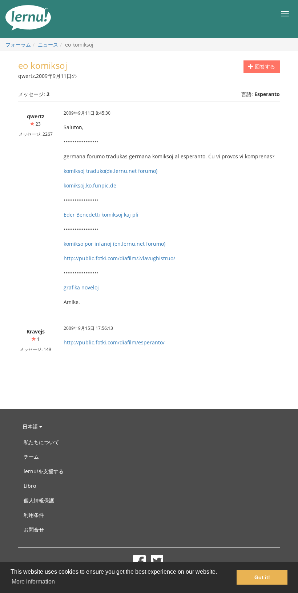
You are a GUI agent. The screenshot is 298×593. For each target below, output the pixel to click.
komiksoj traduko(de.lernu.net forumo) (110, 170)
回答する (264, 66)
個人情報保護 (39, 500)
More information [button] (33, 581)
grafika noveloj (81, 287)
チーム (31, 456)
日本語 (31, 426)
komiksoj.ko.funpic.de (90, 185)
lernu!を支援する (44, 471)
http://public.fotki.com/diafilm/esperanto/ (114, 342)
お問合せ (34, 529)
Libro (30, 485)
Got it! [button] (262, 577)
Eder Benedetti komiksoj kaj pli (101, 214)
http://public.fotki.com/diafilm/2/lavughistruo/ (119, 258)
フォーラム (18, 44)
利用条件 (34, 514)
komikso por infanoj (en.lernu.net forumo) (114, 243)
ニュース (48, 44)
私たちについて (41, 442)
